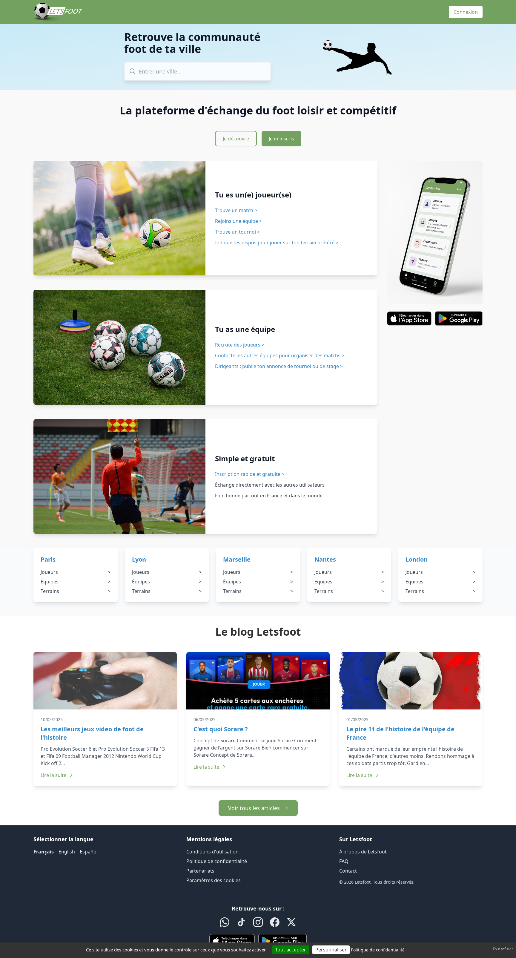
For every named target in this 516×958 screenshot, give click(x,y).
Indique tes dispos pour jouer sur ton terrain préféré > (276, 242)
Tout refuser (503, 948)
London (417, 559)
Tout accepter (290, 949)
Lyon (139, 559)
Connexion (466, 12)
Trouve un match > (236, 210)
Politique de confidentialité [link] (378, 950)
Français (43, 851)
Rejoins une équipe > (238, 221)
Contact (348, 870)
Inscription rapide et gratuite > (249, 474)
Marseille (237, 559)
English (67, 851)
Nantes (325, 559)
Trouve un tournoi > (237, 232)
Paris (48, 559)
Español (89, 851)
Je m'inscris (281, 138)
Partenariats (200, 870)
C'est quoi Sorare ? (221, 729)
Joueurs (75, 572)
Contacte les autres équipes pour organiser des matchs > (279, 355)
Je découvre (236, 138)
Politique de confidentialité (216, 861)
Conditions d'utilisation (212, 851)
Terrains (75, 591)
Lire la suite (53, 775)
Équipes (75, 581)
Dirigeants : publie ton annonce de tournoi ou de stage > (279, 366)
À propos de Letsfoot (363, 851)
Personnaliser (331, 949)
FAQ (343, 861)
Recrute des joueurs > (239, 344)
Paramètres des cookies (213, 880)
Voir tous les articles (254, 808)
